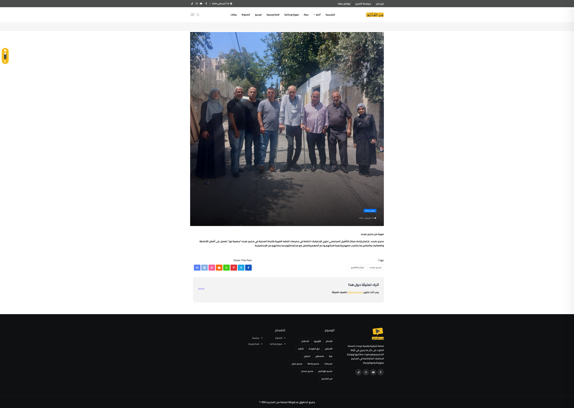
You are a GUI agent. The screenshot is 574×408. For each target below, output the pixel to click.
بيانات (233, 14)
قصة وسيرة (273, 14)
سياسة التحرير (363, 3)
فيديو (258, 14)
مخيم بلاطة (313, 363)
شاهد (301, 348)
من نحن (380, 3)
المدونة (246, 14)
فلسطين (319, 356)
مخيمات (328, 363)
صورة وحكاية (291, 14)
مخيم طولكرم (325, 371)
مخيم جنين (296, 363)
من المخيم (327, 378)
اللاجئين (328, 348)
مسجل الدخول (355, 292)
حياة (306, 14)
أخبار (318, 14)
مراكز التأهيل (357, 267)
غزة (330, 356)
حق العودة (314, 348)
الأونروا (317, 341)
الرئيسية (330, 14)
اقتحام (329, 341)
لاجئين (307, 356)
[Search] (198, 14)
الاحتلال (305, 341)
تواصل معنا (344, 3)
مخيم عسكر (307, 371)
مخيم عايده (375, 267)
